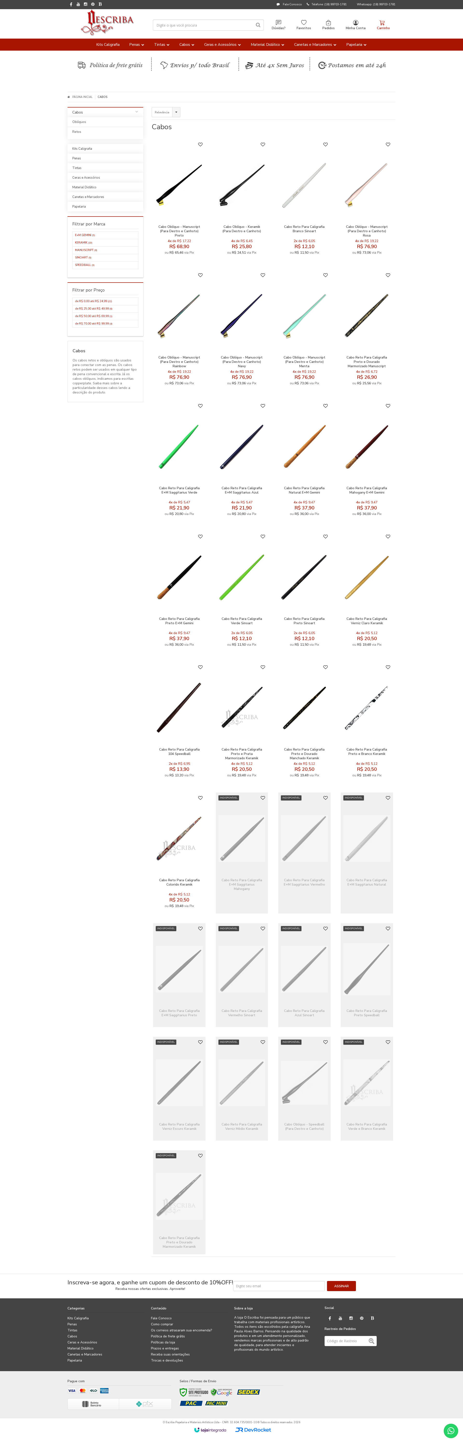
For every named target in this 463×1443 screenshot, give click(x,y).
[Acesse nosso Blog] (100, 5)
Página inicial (82, 97)
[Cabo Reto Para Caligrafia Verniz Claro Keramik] (367, 591)
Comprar (191, 214)
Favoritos (304, 28)
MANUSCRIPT (86, 250)
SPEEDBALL (85, 265)
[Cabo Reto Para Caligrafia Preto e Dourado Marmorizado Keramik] (179, 1202)
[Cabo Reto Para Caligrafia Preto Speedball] (367, 975)
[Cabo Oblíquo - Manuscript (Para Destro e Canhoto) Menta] (304, 330)
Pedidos (328, 28)
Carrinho (383, 28)
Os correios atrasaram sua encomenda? (181, 1330)
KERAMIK (83, 242)
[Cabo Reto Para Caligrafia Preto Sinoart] (304, 591)
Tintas (72, 1330)
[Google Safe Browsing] (221, 1392)
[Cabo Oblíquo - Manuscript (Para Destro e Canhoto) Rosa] (367, 199)
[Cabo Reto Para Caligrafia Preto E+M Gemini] (179, 591)
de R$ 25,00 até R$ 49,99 (93, 309)
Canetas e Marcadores (85, 1354)
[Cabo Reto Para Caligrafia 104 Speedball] (179, 722)
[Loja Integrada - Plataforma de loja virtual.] (210, 1430)
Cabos (72, 1336)
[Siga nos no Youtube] (78, 5)
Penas (72, 1324)
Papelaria (75, 1360)
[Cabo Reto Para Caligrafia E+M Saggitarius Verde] (179, 461)
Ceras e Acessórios (82, 1342)
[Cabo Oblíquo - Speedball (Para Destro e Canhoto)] (304, 1088)
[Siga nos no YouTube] (340, 1318)
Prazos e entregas (165, 1348)
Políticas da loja (163, 1342)
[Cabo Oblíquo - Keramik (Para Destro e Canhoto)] (242, 199)
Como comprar (162, 1324)
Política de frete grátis (168, 1336)
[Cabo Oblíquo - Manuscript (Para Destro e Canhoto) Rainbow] (179, 330)
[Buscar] (258, 25)
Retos (76, 131)
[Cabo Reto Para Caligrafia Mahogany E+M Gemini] (367, 461)
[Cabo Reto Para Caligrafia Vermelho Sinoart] (242, 975)
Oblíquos (79, 122)
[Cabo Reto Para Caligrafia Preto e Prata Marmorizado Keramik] (242, 722)
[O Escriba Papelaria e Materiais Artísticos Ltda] (107, 22)
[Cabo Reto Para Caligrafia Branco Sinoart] (304, 199)
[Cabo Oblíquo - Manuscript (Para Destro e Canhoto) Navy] (242, 330)
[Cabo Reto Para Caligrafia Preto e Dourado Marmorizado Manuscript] (367, 330)
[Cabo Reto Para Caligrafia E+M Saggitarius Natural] (367, 853)
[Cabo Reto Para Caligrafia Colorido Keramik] (179, 853)
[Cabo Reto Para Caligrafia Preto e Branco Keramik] (367, 722)
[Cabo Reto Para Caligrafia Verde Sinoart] (242, 591)
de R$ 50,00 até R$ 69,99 (93, 316)
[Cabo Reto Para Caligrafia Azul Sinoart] (304, 975)
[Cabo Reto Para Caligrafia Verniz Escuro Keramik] (179, 1088)
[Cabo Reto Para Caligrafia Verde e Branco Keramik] (367, 1088)
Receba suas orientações (170, 1354)
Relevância (162, 112)
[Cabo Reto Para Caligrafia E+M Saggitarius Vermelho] (304, 853)
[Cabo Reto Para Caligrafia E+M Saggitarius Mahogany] (242, 853)
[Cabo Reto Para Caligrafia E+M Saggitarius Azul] (242, 461)
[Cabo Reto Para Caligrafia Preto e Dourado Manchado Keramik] (304, 722)
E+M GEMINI (85, 235)
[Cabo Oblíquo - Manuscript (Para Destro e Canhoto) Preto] (179, 199)
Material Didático (81, 1348)
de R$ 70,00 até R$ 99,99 (93, 323)
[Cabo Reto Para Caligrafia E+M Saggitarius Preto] (179, 975)
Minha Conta (356, 28)
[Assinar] (341, 1286)
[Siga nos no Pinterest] (92, 5)
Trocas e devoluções (167, 1360)
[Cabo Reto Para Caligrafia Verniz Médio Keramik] (242, 1088)
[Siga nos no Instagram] (85, 5)
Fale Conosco (292, 4)
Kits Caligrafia (78, 1318)
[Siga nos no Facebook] (71, 5)
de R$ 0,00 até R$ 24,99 (93, 301)
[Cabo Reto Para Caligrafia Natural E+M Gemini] (304, 461)
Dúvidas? (279, 28)
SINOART (83, 257)
